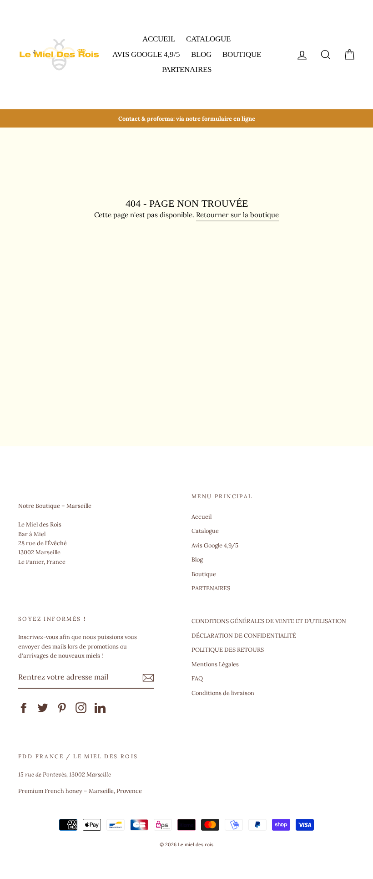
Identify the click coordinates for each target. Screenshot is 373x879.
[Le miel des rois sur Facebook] (23, 707)
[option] (186, 118)
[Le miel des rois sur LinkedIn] (100, 707)
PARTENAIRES (187, 69)
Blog (201, 54)
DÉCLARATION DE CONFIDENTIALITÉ (244, 635)
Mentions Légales (215, 664)
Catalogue (208, 39)
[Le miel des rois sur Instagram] (81, 707)
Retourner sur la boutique (237, 214)
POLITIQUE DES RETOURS (228, 649)
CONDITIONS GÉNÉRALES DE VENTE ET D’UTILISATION (269, 620)
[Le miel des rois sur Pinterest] (61, 707)
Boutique (241, 54)
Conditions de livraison (223, 692)
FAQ (197, 678)
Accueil (158, 39)
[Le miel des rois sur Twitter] (42, 707)
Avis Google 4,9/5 (146, 54)
